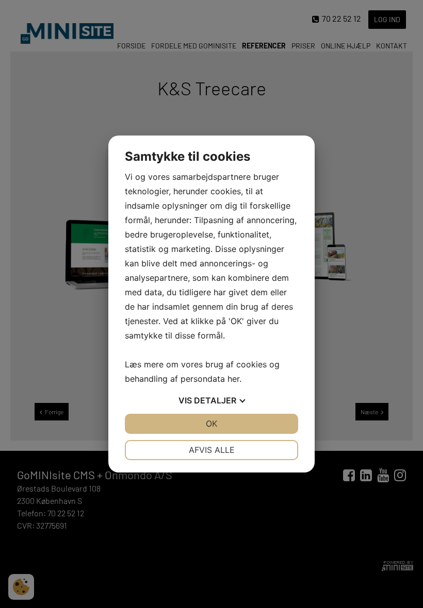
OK (211, 423)
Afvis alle (212, 450)
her (233, 379)
